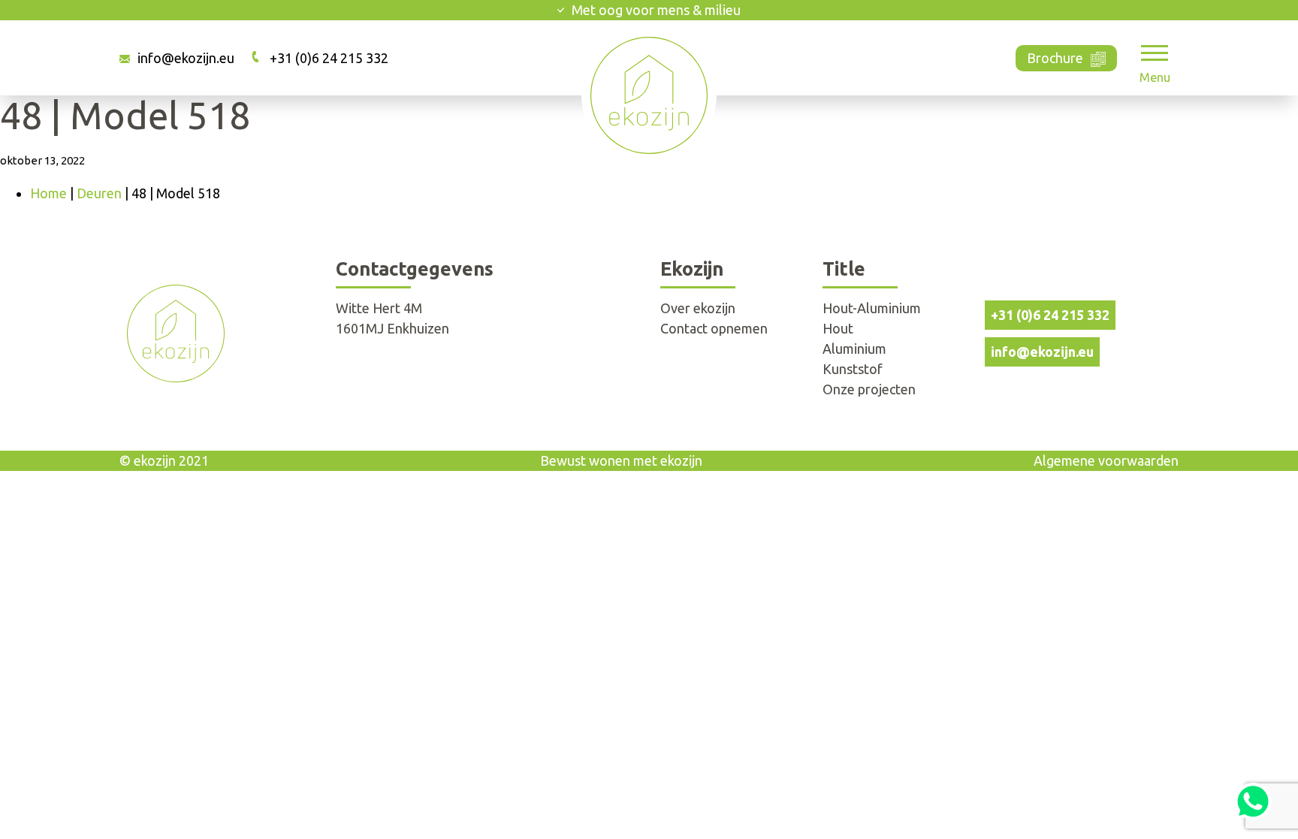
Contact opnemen (714, 328)
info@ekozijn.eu (185, 57)
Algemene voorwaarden (1106, 460)
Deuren (99, 193)
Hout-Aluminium (872, 307)
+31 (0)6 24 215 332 (329, 57)
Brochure (1055, 57)
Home (48, 193)
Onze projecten (869, 389)
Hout (838, 328)
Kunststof (853, 368)
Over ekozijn (697, 307)
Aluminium (854, 348)
